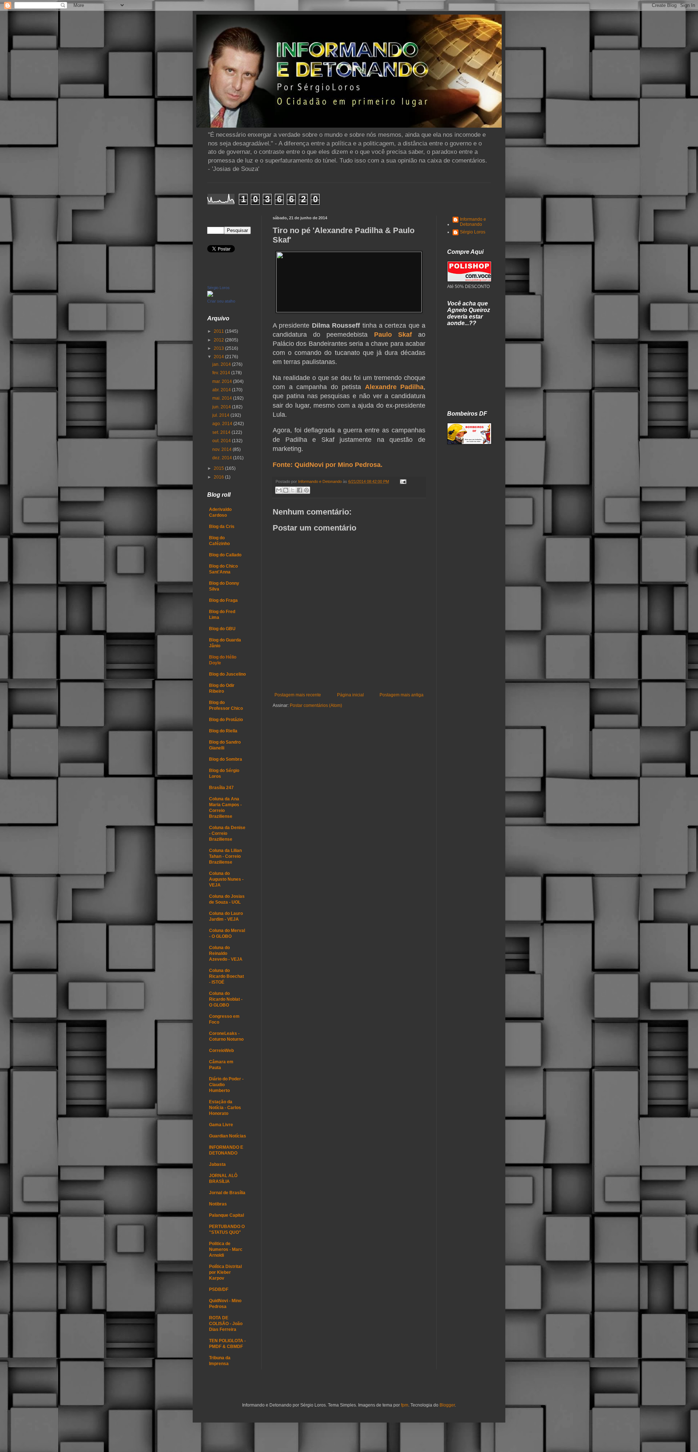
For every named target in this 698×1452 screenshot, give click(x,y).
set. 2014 (222, 432)
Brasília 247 (221, 787)
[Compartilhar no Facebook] (299, 490)
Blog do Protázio (226, 719)
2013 (219, 348)
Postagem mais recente (297, 694)
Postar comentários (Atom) (316, 705)
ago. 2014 (222, 423)
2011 (219, 331)
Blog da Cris (221, 526)
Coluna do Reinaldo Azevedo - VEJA (225, 953)
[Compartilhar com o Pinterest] (306, 490)
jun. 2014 (222, 406)
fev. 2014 (221, 372)
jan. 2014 (222, 364)
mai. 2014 (222, 398)
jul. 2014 (221, 415)
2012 (219, 340)
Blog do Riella (223, 730)
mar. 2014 (222, 381)
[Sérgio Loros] (210, 295)
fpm (404, 1405)
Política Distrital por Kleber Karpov (225, 1272)
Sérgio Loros (218, 287)
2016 (219, 477)
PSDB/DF (218, 1289)
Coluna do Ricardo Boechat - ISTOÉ (226, 976)
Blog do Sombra (225, 759)
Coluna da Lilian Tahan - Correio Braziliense (225, 856)
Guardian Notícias (227, 1136)
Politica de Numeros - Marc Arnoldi (225, 1249)
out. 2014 (222, 440)
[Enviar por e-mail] (278, 490)
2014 (219, 356)
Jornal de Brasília (227, 1192)
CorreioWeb (221, 1050)
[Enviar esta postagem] (402, 481)
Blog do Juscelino (227, 674)
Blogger (447, 1405)
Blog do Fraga (223, 600)
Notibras (218, 1204)
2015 (219, 468)
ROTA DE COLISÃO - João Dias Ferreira (225, 1323)
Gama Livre (221, 1124)
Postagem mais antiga (402, 694)
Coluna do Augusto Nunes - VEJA (226, 879)
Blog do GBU (222, 628)
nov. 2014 (222, 449)
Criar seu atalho (221, 301)
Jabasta (217, 1164)
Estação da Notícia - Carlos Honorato (225, 1107)
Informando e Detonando (473, 222)
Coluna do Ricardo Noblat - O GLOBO (225, 999)
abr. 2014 (222, 389)
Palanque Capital (226, 1215)
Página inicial (350, 694)
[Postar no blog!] (285, 490)
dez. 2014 (222, 457)
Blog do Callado (225, 554)
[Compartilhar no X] (292, 490)
